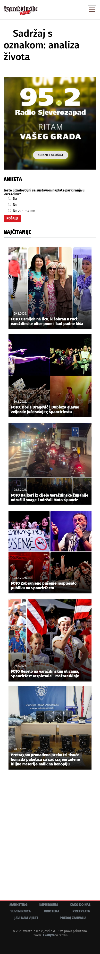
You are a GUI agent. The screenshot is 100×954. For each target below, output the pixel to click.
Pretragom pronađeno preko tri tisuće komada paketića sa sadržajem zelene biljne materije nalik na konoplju (45, 759)
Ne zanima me (23, 211)
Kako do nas (80, 905)
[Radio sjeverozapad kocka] (50, 123)
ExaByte (49, 935)
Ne (14, 205)
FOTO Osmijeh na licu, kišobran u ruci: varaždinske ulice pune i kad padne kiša (47, 321)
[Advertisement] (50, 831)
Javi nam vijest (26, 918)
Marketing (18, 905)
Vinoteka (51, 911)
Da (14, 199)
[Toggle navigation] (92, 9)
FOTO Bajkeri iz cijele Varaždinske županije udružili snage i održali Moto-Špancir (49, 497)
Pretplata (81, 911)
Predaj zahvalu (73, 918)
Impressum (48, 905)
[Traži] (60, 9)
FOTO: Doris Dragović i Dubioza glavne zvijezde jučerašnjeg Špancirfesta (45, 409)
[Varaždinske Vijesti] (21, 8)
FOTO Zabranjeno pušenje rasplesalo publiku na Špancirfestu (43, 585)
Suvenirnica (20, 911)
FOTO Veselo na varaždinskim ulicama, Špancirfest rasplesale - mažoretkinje (45, 673)
